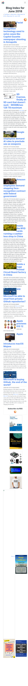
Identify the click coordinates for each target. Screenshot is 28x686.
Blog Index (13, 14)
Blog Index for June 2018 (13, 16)
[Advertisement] (14, 672)
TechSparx (7, 14)
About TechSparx (15, 556)
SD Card (21, 110)
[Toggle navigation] (25, 2)
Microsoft (17, 306)
